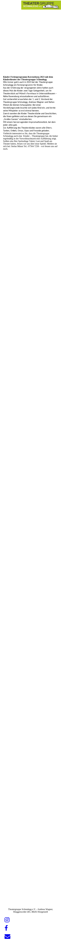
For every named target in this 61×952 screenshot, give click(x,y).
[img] (41, 5)
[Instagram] (7, 920)
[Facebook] (6, 928)
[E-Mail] (7, 936)
